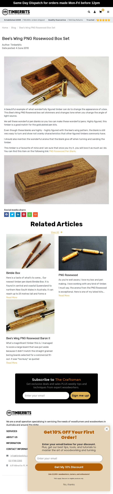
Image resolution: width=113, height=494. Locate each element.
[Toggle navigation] (108, 12)
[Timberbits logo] (16, 12)
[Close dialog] (106, 428)
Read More (11, 297)
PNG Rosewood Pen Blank (62, 151)
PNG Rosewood (68, 275)
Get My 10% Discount (68, 467)
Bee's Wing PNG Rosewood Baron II (28, 338)
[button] (100, 12)
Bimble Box (13, 273)
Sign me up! (80, 395)
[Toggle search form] (89, 12)
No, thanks (69, 484)
